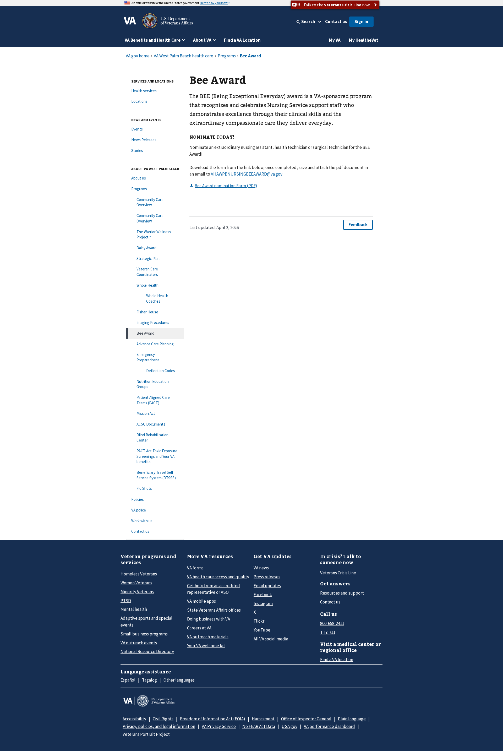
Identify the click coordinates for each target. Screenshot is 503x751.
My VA (335, 40)
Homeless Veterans (139, 574)
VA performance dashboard (329, 726)
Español (128, 680)
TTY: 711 (327, 632)
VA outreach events (139, 643)
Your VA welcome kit (206, 646)
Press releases (267, 577)
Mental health (134, 609)
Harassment (263, 719)
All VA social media (271, 639)
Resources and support (342, 593)
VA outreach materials (207, 637)
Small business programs (144, 634)
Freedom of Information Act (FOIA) (212, 719)
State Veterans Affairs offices (214, 610)
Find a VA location (336, 659)
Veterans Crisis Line (338, 573)
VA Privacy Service (219, 726)
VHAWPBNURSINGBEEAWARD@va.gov (246, 174)
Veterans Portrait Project (146, 734)
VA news (261, 568)
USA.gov (289, 726)
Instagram (263, 603)
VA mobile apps (201, 601)
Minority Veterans (137, 592)
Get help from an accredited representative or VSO (213, 589)
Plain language (352, 719)
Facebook (263, 594)
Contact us (336, 21)
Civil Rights (163, 719)
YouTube (262, 630)
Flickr (259, 621)
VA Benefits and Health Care (153, 40)
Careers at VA (199, 628)
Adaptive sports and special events (146, 621)
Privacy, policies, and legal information (159, 726)
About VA (202, 40)
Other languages (179, 680)
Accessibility (134, 719)
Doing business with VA (208, 619)
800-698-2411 (332, 623)
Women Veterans (136, 583)
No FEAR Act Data (258, 726)
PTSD (126, 600)
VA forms (195, 568)
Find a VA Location (242, 40)
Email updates (267, 586)
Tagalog (149, 680)
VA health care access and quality (218, 577)
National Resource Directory (147, 651)
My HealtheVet (363, 40)
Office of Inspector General (306, 719)
